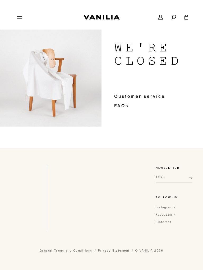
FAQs (121, 106)
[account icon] (160, 17)
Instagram (164, 207)
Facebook (164, 214)
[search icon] (173, 17)
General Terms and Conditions (66, 250)
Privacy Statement (114, 250)
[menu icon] (19, 17)
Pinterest (164, 222)
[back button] (189, 180)
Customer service (139, 97)
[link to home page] (101, 17)
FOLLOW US (166, 197)
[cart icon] (186, 17)
